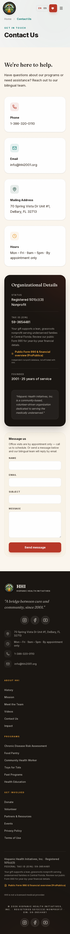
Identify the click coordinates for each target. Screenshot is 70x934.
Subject (14, 491)
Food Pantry (11, 753)
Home (7, 18)
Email (13, 475)
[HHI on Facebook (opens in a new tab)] (35, 620)
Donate (8, 802)
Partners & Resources (17, 816)
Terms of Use (12, 837)
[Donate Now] (53, 8)
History (8, 689)
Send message (35, 547)
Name (12, 458)
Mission (9, 697)
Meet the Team (13, 704)
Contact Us (11, 718)
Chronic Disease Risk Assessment (25, 745)
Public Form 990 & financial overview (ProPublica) (32, 353)
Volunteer (10, 809)
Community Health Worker (20, 760)
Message (15, 508)
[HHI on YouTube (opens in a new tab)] (45, 620)
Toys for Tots (12, 767)
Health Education (15, 781)
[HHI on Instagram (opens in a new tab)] (24, 620)
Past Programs (13, 774)
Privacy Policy (13, 830)
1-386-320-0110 (22, 123)
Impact (8, 725)
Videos (8, 711)
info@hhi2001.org (23, 165)
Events (8, 823)
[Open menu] (62, 8)
